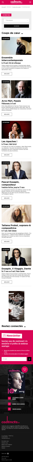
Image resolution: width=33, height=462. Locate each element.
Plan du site (4, 458)
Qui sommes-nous (5, 441)
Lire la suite (6, 73)
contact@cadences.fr (6, 438)
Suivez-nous (4, 453)
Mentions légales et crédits (7, 459)
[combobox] (16, 20)
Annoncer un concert (6, 446)
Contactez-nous (5, 443)
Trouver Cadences (16, 409)
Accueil (4, 7)
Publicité (3, 448)
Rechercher (16, 26)
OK (29, 359)
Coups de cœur (16, 7)
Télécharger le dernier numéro (17, 398)
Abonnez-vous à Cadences (18, 404)
